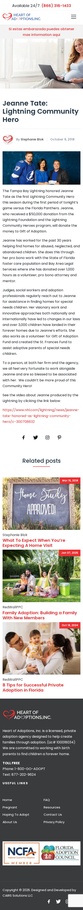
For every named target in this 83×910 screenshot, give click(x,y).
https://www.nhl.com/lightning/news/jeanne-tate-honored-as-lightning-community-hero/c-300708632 (41, 416)
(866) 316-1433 (56, 5)
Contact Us (53, 814)
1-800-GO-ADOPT (30, 768)
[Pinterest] (47, 437)
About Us (10, 822)
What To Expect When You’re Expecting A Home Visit (34, 542)
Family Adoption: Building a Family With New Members (40, 615)
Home (7, 800)
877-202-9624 (23, 774)
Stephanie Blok (32, 139)
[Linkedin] (59, 437)
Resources (52, 807)
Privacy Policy (54, 822)
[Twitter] (35, 437)
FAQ (47, 800)
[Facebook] (23, 437)
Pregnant (10, 807)
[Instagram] (67, 901)
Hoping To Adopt (16, 814)
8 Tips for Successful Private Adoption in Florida (33, 687)
